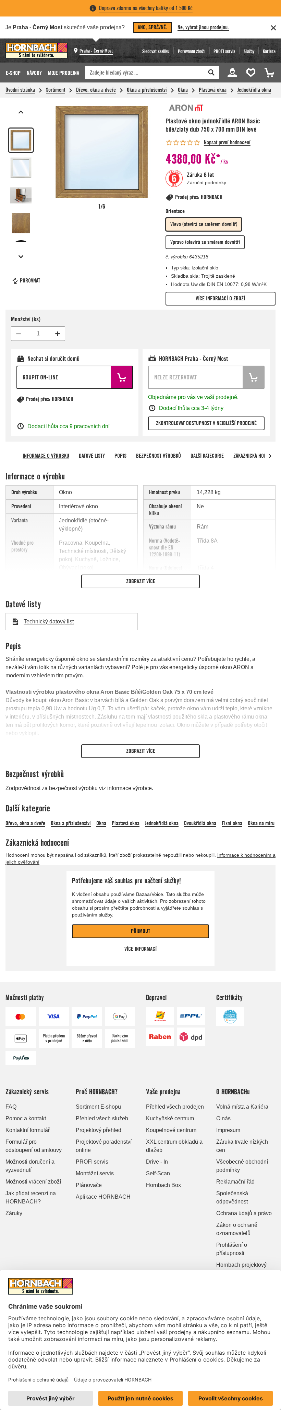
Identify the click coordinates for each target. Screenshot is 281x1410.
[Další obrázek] (21, 257)
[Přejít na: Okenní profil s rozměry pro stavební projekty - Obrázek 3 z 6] (21, 195)
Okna (183, 90)
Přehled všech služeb (102, 1118)
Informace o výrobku (46, 456)
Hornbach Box (163, 1185)
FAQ (10, 1107)
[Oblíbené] (252, 72)
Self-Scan (158, 1173)
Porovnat (30, 280)
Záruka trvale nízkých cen (242, 1146)
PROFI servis (92, 1162)
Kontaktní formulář (27, 1130)
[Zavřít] (273, 27)
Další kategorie (207, 456)
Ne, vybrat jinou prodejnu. (203, 27)
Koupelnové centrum (171, 1130)
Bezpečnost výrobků (158, 456)
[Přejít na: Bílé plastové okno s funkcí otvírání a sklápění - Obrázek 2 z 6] (21, 167)
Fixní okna (232, 823)
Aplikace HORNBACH (103, 1197)
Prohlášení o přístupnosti (231, 1249)
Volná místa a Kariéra (242, 1107)
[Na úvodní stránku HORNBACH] (36, 50)
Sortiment (55, 90)
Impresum (228, 1130)
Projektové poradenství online (104, 1146)
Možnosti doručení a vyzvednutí (29, 1166)
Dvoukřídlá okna (200, 823)
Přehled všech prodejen (175, 1107)
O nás (223, 1118)
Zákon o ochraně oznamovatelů (236, 1229)
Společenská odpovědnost (232, 1197)
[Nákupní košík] (268, 72)
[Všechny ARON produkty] (186, 108)
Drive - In (157, 1162)
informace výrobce (129, 788)
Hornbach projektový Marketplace (241, 1269)
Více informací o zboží (220, 298)
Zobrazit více (140, 581)
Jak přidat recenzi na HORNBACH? (30, 1197)
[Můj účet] (232, 72)
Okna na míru (261, 823)
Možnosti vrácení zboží (33, 1182)
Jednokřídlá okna (254, 90)
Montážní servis (95, 1173)
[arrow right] (270, 456)
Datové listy (92, 456)
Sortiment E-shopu (98, 1107)
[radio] (204, 224)
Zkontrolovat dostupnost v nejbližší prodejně (206, 423)
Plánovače (89, 1185)
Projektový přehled (98, 1130)
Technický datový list (49, 621)
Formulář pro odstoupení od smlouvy (33, 1146)
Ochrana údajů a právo (244, 1213)
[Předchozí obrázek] (21, 112)
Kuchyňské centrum (170, 1118)
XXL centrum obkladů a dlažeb (174, 1146)
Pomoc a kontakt (25, 1118)
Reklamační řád (235, 1182)
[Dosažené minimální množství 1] (18, 333)
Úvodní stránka (20, 90)
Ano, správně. (152, 27)
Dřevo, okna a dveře (96, 90)
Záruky (13, 1213)
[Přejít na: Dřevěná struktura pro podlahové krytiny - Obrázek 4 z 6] (21, 223)
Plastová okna (213, 90)
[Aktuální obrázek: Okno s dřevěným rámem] (21, 140)
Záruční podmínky (206, 182)
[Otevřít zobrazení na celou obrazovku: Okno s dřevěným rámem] (101, 152)
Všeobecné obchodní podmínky (242, 1166)
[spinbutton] (38, 333)
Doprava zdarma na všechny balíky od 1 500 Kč (146, 8)
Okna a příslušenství (147, 90)
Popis (120, 456)
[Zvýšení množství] (57, 333)
